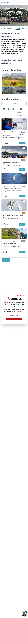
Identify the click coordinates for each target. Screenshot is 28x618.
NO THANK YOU (20, 295)
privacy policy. (19, 311)
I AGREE (14, 319)
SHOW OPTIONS (14, 315)
